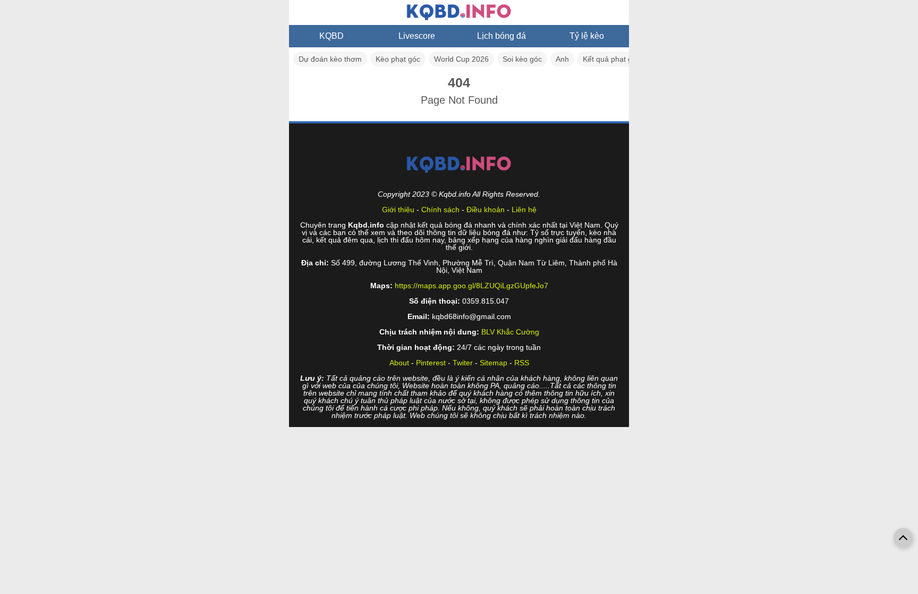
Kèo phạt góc (398, 59)
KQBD (331, 35)
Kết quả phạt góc (611, 59)
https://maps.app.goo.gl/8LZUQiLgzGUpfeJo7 (471, 285)
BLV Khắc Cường (510, 332)
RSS (521, 362)
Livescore (416, 35)
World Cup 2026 (461, 59)
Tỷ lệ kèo (587, 35)
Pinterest (431, 362)
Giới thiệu (398, 209)
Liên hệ (524, 209)
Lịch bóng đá (501, 35)
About (399, 362)
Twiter (463, 362)
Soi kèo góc (522, 59)
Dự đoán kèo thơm (330, 59)
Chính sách (440, 209)
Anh (562, 59)
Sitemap (493, 362)
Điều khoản (485, 209)
